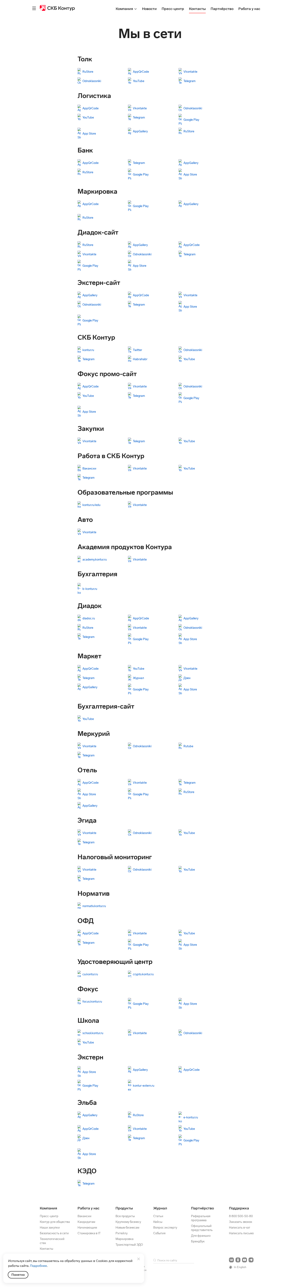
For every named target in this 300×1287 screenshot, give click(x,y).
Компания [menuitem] (125, 9)
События (159, 1233)
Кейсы (157, 1222)
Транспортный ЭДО (129, 1244)
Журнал (160, 1208)
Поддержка (239, 1208)
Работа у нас (88, 1208)
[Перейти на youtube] (244, 1259)
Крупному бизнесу (128, 1222)
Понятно (18, 1275)
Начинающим (87, 1227)
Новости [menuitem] (149, 9)
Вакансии (84, 1216)
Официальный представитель (202, 1228)
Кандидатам (86, 1222)
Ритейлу (122, 1233)
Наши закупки (50, 1227)
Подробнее (38, 1266)
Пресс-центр (49, 1216)
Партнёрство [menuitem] (222, 9)
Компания (48, 1208)
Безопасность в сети (54, 1233)
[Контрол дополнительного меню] (34, 8)
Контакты (46, 1249)
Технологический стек (52, 1241)
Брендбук (198, 1241)
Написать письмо (241, 1233)
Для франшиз (200, 1236)
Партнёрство (202, 1208)
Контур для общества (55, 1222)
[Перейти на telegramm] (251, 1259)
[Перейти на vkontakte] (231, 1259)
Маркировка (124, 1239)
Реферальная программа (200, 1218)
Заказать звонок (240, 1222)
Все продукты (125, 1216)
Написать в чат (239, 1227)
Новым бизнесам (127, 1227)
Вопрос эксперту (165, 1227)
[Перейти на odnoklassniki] (238, 1259)
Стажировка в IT (89, 1233)
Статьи (158, 1216)
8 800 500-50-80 (241, 1216)
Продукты (124, 1208)
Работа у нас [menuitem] (249, 9)
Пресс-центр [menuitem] (173, 9)
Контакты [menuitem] (197, 9)
